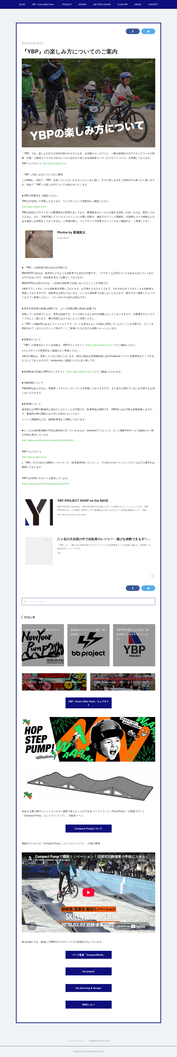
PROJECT (67, 4)
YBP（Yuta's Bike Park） (43, 4)
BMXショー (88, 1004)
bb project (88, 971)
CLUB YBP (122, 4)
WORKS (82, 4)
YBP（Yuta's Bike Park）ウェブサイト (88, 703)
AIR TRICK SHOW (101, 4)
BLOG (22, 4)
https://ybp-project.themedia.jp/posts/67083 (45, 483)
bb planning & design (88, 988)
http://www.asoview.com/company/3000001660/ (48, 440)
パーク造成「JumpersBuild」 (88, 954)
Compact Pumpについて (88, 828)
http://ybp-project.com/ (54, 163)
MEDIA (138, 4)
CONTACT (153, 4)
